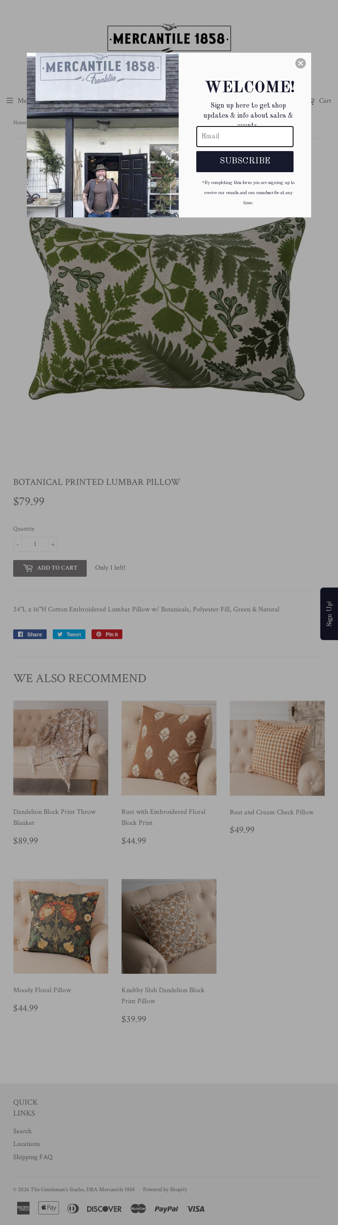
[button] (300, 63)
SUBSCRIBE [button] (245, 161)
